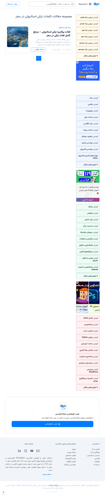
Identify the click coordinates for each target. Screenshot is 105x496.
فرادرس (97, 458)
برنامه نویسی (71, 452)
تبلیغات (97, 461)
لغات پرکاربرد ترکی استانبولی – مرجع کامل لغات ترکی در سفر (51, 34)
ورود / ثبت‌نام (12, 4)
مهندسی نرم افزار (70, 464)
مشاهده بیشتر (46, 474)
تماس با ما (96, 449)
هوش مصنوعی (70, 455)
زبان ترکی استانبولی (64, 27)
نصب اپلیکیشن (51, 424)
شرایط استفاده (54, 485)
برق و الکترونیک (70, 458)
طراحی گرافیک (71, 461)
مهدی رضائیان (56, 50)
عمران (74, 449)
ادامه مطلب (39, 49)
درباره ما (97, 464)
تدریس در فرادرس (93, 455)
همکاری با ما (95, 452)
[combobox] (50, 4)
